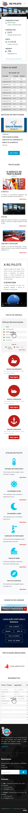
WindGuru (3, 698)
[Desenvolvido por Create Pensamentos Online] (25, 810)
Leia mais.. (5, 145)
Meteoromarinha (5, 701)
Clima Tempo (4, 692)
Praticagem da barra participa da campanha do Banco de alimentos (12, 139)
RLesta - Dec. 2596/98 (14, 640)
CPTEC (3, 694)
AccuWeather (4, 703)
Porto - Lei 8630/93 (18, 696)
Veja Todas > (22, 349)
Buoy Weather (4, 689)
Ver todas (14, 153)
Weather (3, 696)
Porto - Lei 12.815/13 (14, 636)
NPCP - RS (19, 631)
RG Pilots (11, 808)
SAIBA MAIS (4, 746)
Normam (8, 631)
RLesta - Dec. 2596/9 (19, 698)
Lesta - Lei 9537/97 (14, 626)
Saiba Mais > (23, 477)
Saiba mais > (23, 199)
